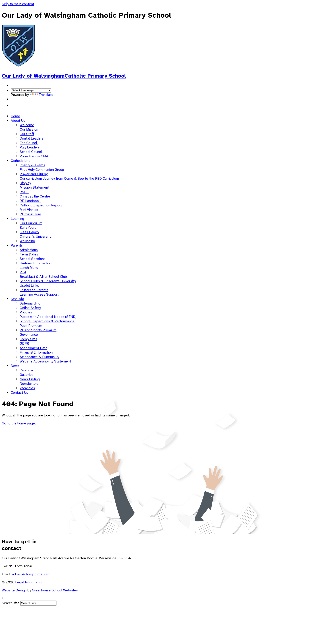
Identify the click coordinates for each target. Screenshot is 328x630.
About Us (18, 120)
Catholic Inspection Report (41, 205)
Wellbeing (27, 241)
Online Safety (30, 308)
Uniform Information (36, 263)
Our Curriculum (31, 223)
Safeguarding (30, 303)
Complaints (28, 339)
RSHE (24, 192)
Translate (46, 95)
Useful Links (29, 285)
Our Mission (29, 129)
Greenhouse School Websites (55, 590)
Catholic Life (21, 161)
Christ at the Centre (35, 196)
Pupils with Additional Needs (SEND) (48, 317)
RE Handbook (30, 201)
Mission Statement (34, 187)
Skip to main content (18, 4)
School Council (31, 152)
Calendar (26, 370)
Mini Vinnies (29, 210)
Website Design (14, 590)
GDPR (24, 343)
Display (25, 183)
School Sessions (33, 259)
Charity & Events (32, 165)
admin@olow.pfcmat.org (31, 574)
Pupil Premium (31, 325)
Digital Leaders (32, 138)
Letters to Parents (34, 290)
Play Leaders (30, 147)
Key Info (17, 299)
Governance (29, 334)
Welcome (27, 125)
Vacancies (27, 388)
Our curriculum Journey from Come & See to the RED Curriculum (69, 178)
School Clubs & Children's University (48, 281)
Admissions (29, 250)
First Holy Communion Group (42, 169)
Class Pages (29, 232)
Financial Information (36, 352)
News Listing (30, 379)
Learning (17, 218)
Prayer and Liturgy (34, 174)
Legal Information (29, 582)
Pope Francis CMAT (35, 156)
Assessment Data (33, 348)
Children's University (35, 236)
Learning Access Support (39, 294)
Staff (15, 106)
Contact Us (19, 392)
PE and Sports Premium (38, 330)
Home (15, 116)
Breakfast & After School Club (43, 276)
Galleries (26, 375)
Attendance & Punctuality (39, 357)
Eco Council (29, 143)
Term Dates (29, 254)
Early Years (28, 227)
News (15, 366)
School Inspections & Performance (47, 321)
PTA (23, 272)
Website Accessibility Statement (45, 361)
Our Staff (27, 134)
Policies (26, 312)
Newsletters (29, 383)
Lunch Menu (29, 268)
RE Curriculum (30, 214)
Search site (10, 603)
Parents (17, 245)
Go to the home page (18, 423)
